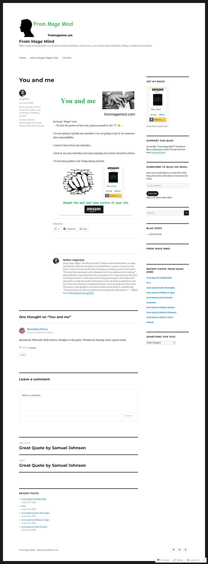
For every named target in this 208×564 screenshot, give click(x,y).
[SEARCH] (186, 212)
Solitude (150, 322)
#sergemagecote (27, 126)
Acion (21, 107)
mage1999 (24, 99)
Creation (29, 107)
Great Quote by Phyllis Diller (33, 499)
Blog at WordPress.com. (48, 550)
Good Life (23, 110)
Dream (37, 107)
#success (40, 126)
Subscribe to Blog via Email (167, 167)
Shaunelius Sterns (37, 329)
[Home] (173, 549)
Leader (32, 110)
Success (22, 116)
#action (22, 120)
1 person (32, 347)
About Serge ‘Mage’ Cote (44, 57)
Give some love (158, 152)
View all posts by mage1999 (81, 293)
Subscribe (152, 193)
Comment (128, 415)
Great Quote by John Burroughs (35, 513)
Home (22, 57)
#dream (31, 120)
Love (38, 110)
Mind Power (24, 113)
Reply (22, 355)
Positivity (35, 113)
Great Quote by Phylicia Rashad (160, 307)
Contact (66, 57)
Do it (23, 506)
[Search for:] (165, 213)
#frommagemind (27, 123)
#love (38, 123)
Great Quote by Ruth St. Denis (159, 317)
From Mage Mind (36, 41)
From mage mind (158, 248)
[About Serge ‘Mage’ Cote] (179, 549)
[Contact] (185, 549)
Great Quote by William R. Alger (35, 520)
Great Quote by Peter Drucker (34, 527)
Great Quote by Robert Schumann (161, 312)
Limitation (151, 302)
